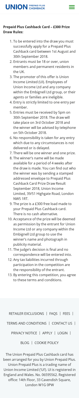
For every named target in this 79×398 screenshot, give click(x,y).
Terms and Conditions (27, 323)
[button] (71, 7)
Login (63, 333)
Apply (47, 333)
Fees (66, 313)
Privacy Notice (24, 333)
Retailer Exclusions (26, 313)
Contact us (62, 323)
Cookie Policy (47, 342)
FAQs (53, 313)
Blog (24, 342)
